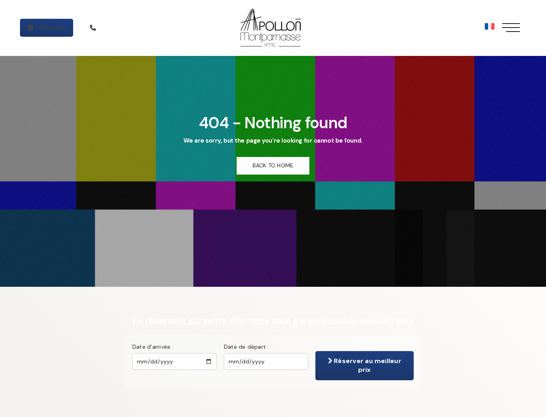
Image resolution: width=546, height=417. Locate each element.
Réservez (51, 27)
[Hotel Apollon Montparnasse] (272, 28)
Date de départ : (246, 346)
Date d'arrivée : (152, 346)
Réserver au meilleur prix (366, 365)
